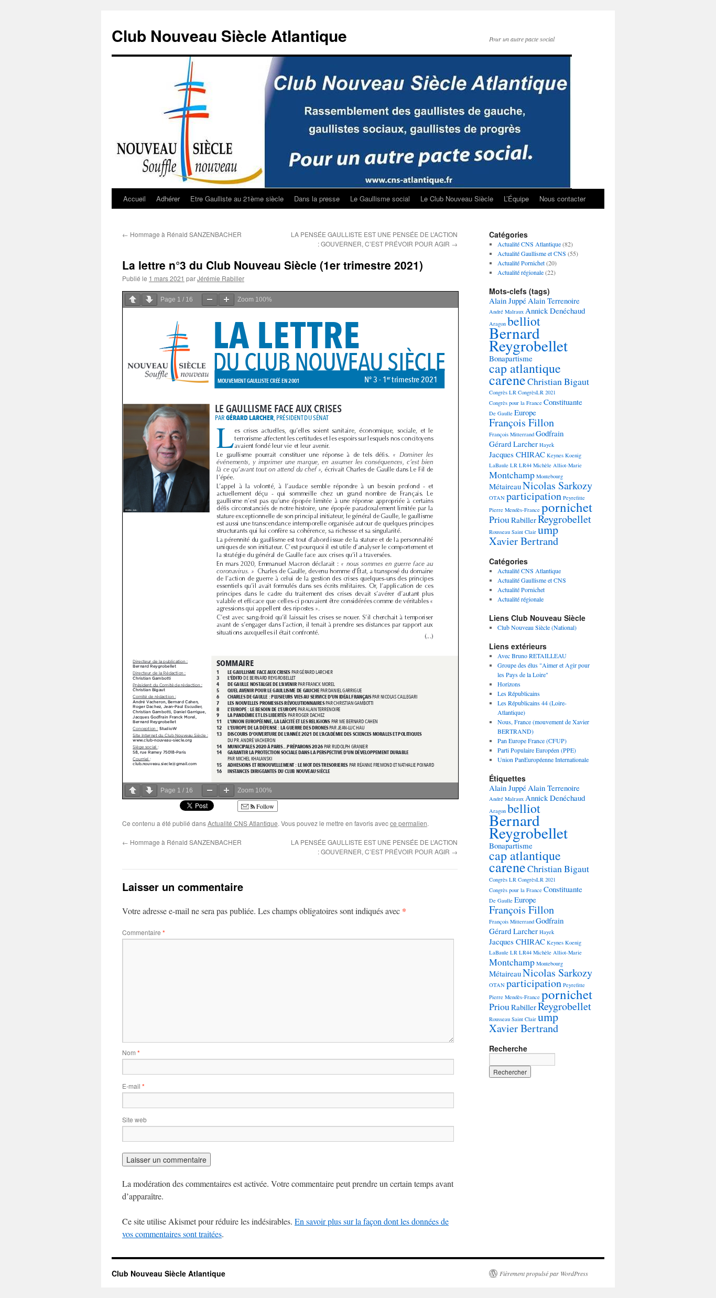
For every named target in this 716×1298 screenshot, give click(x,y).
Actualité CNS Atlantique (243, 823)
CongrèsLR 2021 (537, 392)
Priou (499, 519)
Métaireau (505, 486)
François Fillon (521, 422)
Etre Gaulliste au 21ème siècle (237, 198)
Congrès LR (502, 392)
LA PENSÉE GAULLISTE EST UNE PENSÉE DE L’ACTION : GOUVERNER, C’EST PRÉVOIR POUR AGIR (374, 239)
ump (548, 529)
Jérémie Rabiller (220, 278)
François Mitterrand (511, 434)
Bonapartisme (511, 358)
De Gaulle (501, 413)
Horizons (508, 684)
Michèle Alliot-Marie (557, 465)
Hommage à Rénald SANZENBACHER (182, 234)
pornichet (566, 507)
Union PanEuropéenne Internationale (543, 759)
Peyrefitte (574, 497)
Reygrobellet (564, 519)
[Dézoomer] (210, 300)
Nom (131, 1052)
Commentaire (143, 932)
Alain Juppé (507, 300)
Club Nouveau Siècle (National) (537, 627)
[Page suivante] (149, 300)
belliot (523, 321)
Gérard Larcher (513, 443)
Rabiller (523, 519)
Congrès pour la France (515, 402)
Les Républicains (518, 693)
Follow (264, 806)
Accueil (134, 198)
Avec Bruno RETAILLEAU (532, 655)
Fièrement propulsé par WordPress (544, 1273)
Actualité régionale (520, 272)
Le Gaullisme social (380, 198)
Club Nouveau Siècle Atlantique (229, 35)
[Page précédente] (132, 300)
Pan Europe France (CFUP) (532, 740)
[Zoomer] (226, 300)
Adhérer (168, 198)
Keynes (555, 455)
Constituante (563, 401)
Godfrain (549, 433)
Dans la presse (317, 198)
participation (533, 496)
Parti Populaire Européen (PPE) (536, 750)
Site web (134, 1119)
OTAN (497, 497)
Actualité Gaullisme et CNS (531, 253)
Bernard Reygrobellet (528, 339)
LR (513, 465)
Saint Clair (524, 531)
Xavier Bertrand (523, 541)
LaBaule (498, 465)
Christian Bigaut (558, 381)
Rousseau (499, 531)
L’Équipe (516, 198)
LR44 (525, 465)
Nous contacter (562, 198)
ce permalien (408, 823)
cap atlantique (525, 368)
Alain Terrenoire (554, 300)
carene (507, 379)
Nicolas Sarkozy (557, 485)
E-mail (133, 1085)
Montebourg (549, 476)
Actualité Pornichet (521, 263)
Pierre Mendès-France (514, 509)
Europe (525, 412)
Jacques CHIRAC (517, 454)
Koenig (573, 455)
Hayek (546, 444)
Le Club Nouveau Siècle (456, 198)
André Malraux (506, 311)
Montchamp (512, 474)
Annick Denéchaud (555, 310)
